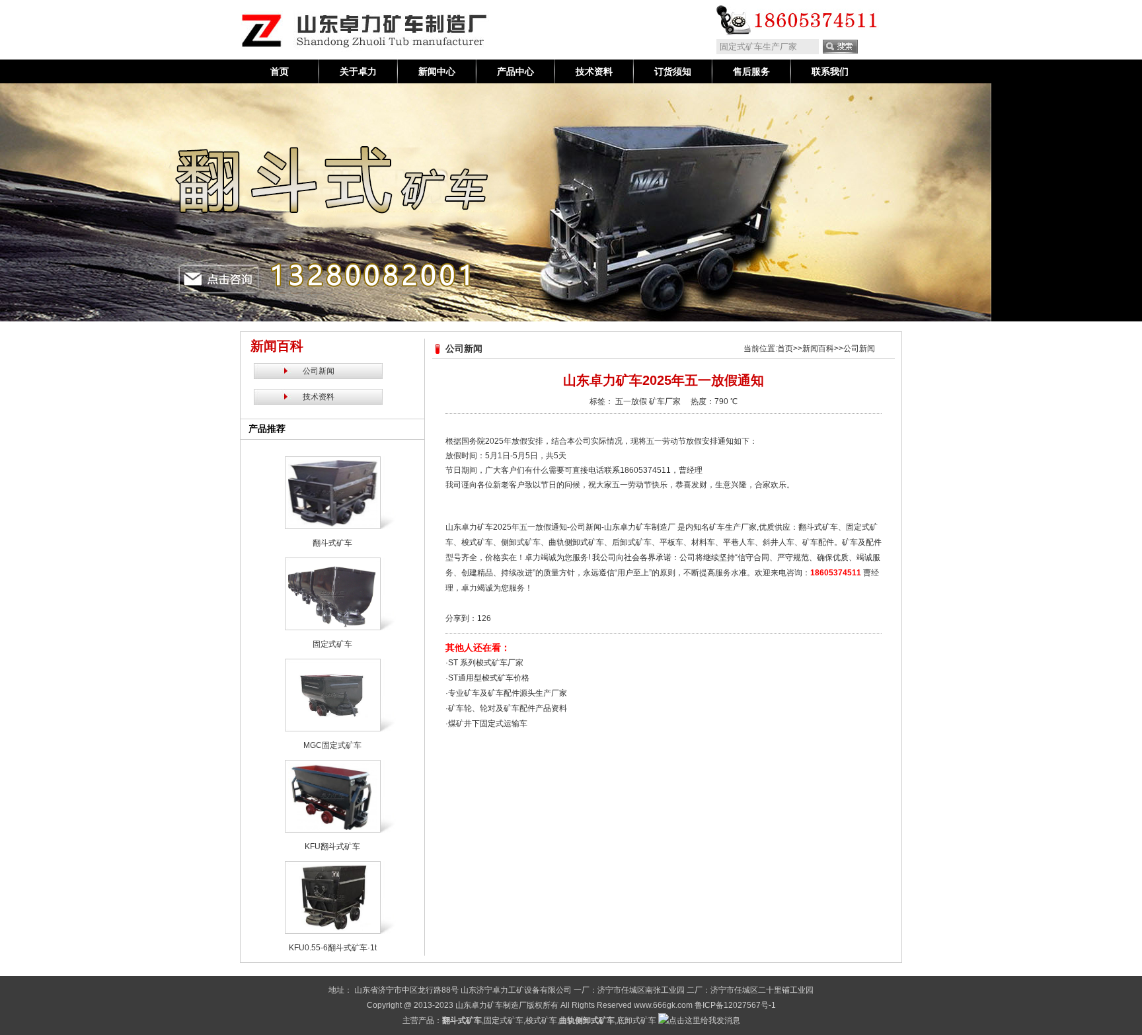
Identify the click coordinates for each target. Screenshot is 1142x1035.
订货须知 (672, 71)
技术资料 (594, 71)
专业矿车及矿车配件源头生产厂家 (507, 693)
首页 (279, 71)
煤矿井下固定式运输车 (487, 723)
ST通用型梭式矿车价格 (488, 678)
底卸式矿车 (636, 1020)
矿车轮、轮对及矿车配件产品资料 (507, 708)
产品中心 (515, 71)
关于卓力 (358, 71)
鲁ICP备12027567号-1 (735, 1005)
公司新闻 (318, 371)
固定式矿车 (503, 1020)
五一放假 (631, 401)
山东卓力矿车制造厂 (491, 1005)
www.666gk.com (663, 1005)
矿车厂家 (665, 401)
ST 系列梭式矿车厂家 (485, 662)
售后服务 (751, 71)
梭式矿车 (541, 1020)
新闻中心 (436, 71)
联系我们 (830, 71)
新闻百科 (818, 348)
